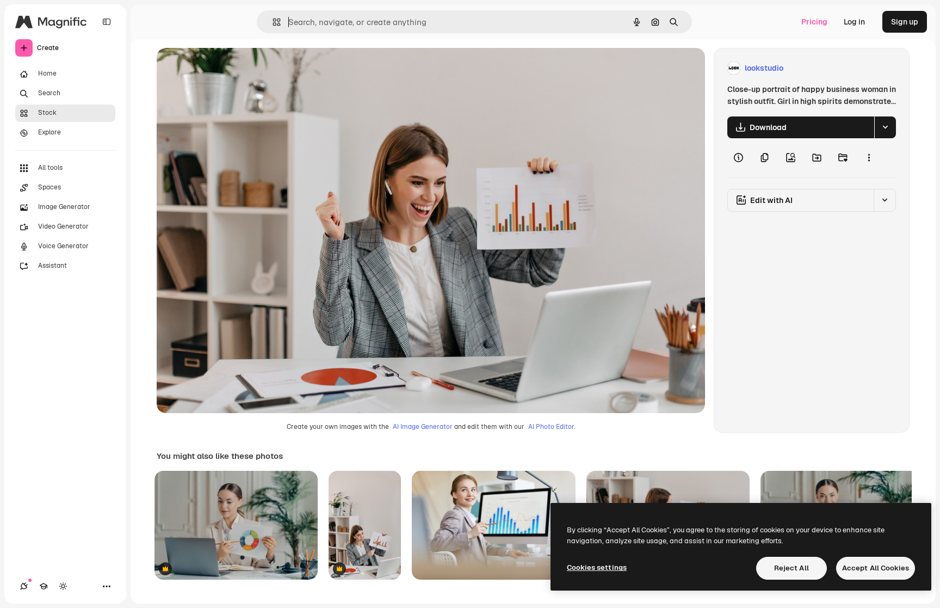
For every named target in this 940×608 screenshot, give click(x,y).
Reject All (791, 568)
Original (226, 68)
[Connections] (24, 586)
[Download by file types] (885, 127)
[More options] (869, 158)
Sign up (904, 22)
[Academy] (43, 586)
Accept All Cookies (875, 568)
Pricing (814, 22)
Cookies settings (597, 567)
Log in (854, 22)
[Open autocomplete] (272, 22)
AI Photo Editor (551, 426)
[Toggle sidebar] (106, 21)
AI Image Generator (423, 426)
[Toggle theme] (63, 586)
